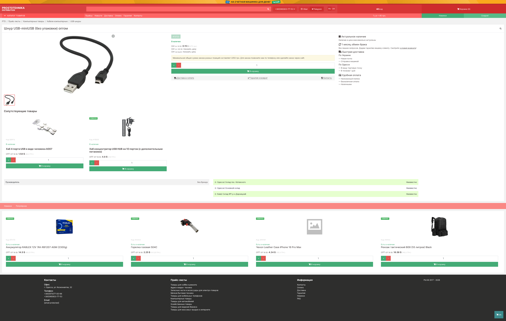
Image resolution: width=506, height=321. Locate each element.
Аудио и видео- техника (181, 287)
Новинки (443, 16)
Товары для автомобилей (182, 301)
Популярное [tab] (21, 206)
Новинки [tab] (8, 206)
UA (333, 9)
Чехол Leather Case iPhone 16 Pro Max (278, 247)
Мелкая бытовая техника (182, 293)
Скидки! (484, 16)
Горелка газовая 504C (144, 247)
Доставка (108, 15)
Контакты (138, 15)
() (465, 9)
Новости (98, 15)
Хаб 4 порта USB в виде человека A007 (29, 149)
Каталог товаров (16, 15)
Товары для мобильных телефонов (186, 296)
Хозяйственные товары (181, 304)
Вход (380, 9)
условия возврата (408, 48)
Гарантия (128, 15)
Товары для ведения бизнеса (184, 307)
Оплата (118, 15)
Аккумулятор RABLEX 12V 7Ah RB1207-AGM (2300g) (36, 247)
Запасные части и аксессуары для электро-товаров (194, 290)
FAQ (299, 298)
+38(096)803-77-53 (284, 9)
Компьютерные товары (181, 298)
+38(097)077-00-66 (53, 294)
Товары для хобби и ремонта (184, 285)
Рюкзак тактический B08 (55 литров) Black (406, 247)
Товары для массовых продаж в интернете (190, 309)
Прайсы (89, 15)
